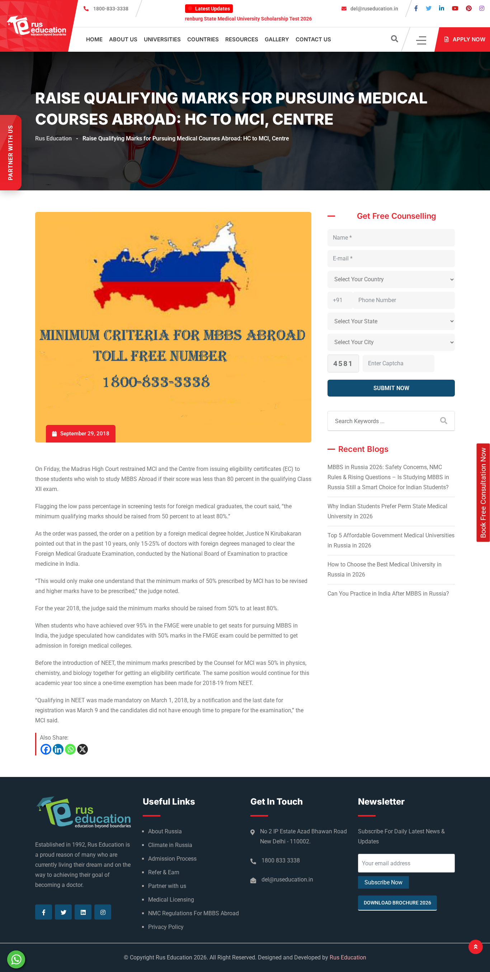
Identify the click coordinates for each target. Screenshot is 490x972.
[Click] (422, 40)
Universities (162, 39)
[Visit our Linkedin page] (441, 8)
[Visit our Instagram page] (481, 8)
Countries (203, 39)
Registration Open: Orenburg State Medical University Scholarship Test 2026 (200, 19)
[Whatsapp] (70, 749)
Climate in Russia (170, 845)
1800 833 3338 (281, 860)
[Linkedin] (58, 749)
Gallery (277, 39)
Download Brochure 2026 (397, 903)
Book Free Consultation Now (483, 493)
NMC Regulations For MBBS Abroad (193, 913)
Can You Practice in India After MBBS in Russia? (388, 593)
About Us (123, 39)
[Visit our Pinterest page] (469, 8)
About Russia (165, 831)
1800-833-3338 (110, 8)
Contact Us (313, 39)
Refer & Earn (163, 872)
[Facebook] (46, 749)
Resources (241, 39)
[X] (82, 749)
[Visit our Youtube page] (455, 8)
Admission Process (172, 858)
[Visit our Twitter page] (429, 8)
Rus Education (348, 957)
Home (94, 39)
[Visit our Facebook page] (416, 8)
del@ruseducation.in (373, 8)
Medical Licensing (171, 899)
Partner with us (167, 886)
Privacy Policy (166, 927)
